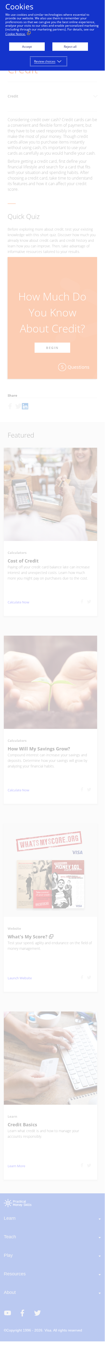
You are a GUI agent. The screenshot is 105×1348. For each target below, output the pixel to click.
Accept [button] (27, 46)
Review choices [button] (44, 61)
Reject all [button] (70, 46)
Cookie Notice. (15, 34)
